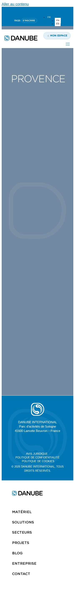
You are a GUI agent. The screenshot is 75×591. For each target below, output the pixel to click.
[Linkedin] (27, 10)
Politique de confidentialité (37, 457)
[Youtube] (37, 10)
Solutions (23, 522)
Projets (20, 543)
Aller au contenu (15, 4)
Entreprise (24, 563)
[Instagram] (47, 10)
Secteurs (22, 532)
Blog (17, 553)
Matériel (22, 512)
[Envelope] (57, 442)
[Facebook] (47, 442)
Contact (21, 574)
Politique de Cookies (38, 461)
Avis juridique (37, 453)
